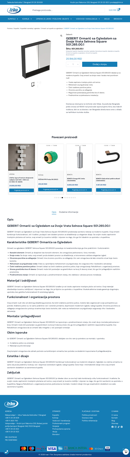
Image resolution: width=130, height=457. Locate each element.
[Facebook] (113, 427)
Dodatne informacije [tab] (68, 212)
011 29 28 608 (37, 2)
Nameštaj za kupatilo (101, 51)
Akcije (107, 19)
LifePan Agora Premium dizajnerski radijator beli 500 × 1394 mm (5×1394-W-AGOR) (21, 180)
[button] (61, 36)
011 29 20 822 (103, 2)
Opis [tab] (54, 212)
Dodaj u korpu (100, 64)
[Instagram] (116, 427)
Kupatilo (12, 19)
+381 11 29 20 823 (12, 432)
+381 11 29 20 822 (12, 429)
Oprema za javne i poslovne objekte (52, 19)
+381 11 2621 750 (11, 421)
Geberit (72, 55)
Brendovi (118, 19)
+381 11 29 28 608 (12, 418)
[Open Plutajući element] (6, 451)
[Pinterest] (122, 427)
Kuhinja (25, 19)
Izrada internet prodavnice (81, 454)
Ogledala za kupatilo (113, 51)
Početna (9, 28)
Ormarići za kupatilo (91, 53)
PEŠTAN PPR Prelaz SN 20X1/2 (48, 179)
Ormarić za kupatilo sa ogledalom (52, 28)
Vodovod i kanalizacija (86, 19)
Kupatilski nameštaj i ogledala (30, 28)
